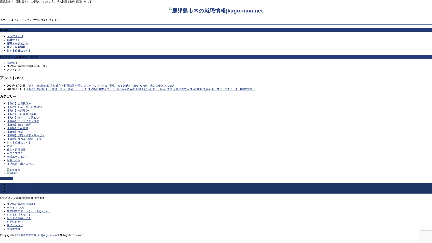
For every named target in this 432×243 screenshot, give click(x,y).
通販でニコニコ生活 (19, 188)
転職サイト (13, 160)
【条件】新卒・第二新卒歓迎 (24, 107)
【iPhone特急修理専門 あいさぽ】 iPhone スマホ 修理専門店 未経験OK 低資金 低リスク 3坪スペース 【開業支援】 (185, 89)
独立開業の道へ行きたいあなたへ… (28, 211)
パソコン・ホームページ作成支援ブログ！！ (34, 191)
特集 (52, 85)
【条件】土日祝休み (19, 103)
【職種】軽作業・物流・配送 (24, 139)
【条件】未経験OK (37, 85)
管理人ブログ (83, 85)
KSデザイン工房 (17, 184)
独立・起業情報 (65, 85)
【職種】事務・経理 (19, 124)
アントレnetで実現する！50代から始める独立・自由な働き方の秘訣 (133, 85)
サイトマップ (15, 225)
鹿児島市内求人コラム (101, 89)
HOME (11, 62)
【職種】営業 (15, 131)
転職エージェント (17, 156)
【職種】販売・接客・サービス (68, 89)
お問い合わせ (15, 221)
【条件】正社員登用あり (21, 114)
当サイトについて (17, 207)
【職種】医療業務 (17, 128)
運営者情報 (13, 228)
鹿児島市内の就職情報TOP (23, 204)
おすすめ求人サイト (19, 214)
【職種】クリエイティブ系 (23, 121)
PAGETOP (6, 178)
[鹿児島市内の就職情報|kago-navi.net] (216, 11)
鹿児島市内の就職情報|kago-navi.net (37, 235)
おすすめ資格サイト (19, 142)
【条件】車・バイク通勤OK (23, 117)
